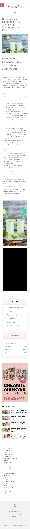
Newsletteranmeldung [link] (15, 511)
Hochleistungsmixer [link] (14, 99)
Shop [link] (15, 509)
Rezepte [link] (15, 506)
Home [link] (15, 504)
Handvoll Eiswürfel (11, 322)
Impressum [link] (15, 516)
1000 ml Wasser (10, 311)
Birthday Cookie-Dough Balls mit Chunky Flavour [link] (18, 423)
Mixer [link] (22, 111)
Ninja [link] (24, 165)
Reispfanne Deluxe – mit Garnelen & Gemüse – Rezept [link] (18, 430)
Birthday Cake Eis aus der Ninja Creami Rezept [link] (18, 417)
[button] (15, 12)
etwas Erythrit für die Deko (13, 325)
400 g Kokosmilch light (12, 315)
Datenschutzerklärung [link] (15, 514)
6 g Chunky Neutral (11, 318)
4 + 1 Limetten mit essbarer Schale (15, 307)
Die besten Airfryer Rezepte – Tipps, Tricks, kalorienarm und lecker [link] (18, 436)
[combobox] (13, 357)
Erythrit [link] (20, 134)
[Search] (26, 357)
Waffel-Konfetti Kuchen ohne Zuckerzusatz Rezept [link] (19, 411)
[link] (2, 5)
